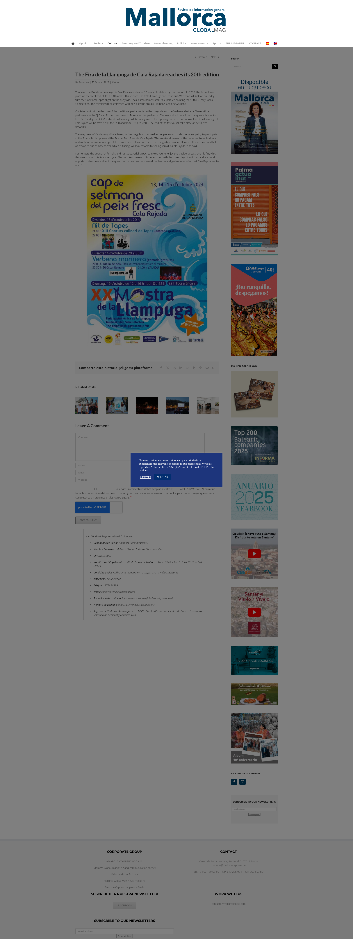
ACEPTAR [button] (162, 477)
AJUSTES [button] (145, 477)
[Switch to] (267, 43)
